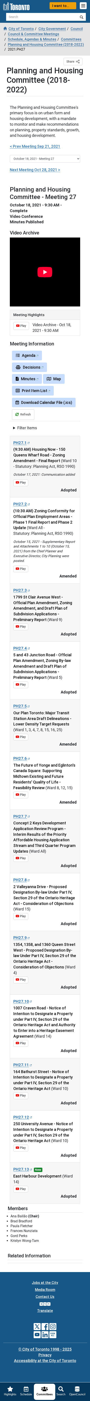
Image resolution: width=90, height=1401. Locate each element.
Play (23, 326)
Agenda (28, 355)
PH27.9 (20, 937)
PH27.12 (21, 1117)
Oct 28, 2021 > (35, 169)
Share (70, 61)
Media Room (45, 1289)
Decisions (31, 367)
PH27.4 (20, 648)
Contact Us (45, 1296)
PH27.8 (20, 879)
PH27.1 (20, 442)
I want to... (60, 6)
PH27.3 (20, 590)
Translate (45, 1310)
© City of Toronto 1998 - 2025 (45, 1349)
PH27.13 (21, 1169)
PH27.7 (20, 816)
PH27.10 (21, 1001)
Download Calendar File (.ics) (46, 402)
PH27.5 (20, 706)
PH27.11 (21, 1064)
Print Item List (34, 390)
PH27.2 (20, 504)
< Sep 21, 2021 (35, 146)
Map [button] (57, 378)
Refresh (25, 414)
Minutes (28, 378)
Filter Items (27, 428)
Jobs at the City (45, 1282)
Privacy (45, 1354)
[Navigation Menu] (83, 5)
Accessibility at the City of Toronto (45, 1360)
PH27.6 (20, 758)
